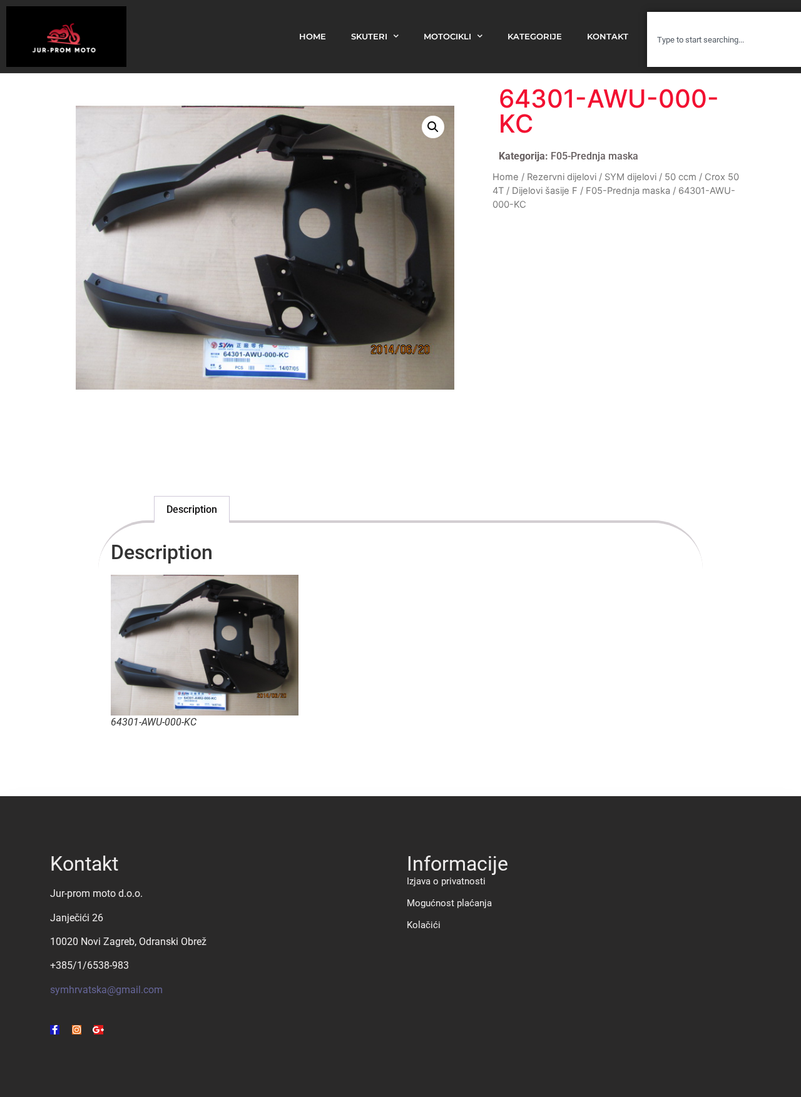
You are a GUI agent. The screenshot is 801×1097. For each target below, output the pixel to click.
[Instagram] (76, 1029)
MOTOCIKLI (447, 36)
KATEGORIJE (535, 36)
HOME (312, 36)
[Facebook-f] (54, 1029)
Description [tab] (191, 509)
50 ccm (680, 177)
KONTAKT (607, 36)
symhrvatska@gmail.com (106, 990)
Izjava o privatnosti (446, 881)
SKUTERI (369, 36)
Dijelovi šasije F (545, 190)
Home (505, 177)
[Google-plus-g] (98, 1029)
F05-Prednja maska (594, 156)
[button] (433, 127)
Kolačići (424, 925)
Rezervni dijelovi (561, 177)
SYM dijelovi (630, 177)
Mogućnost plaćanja (449, 903)
